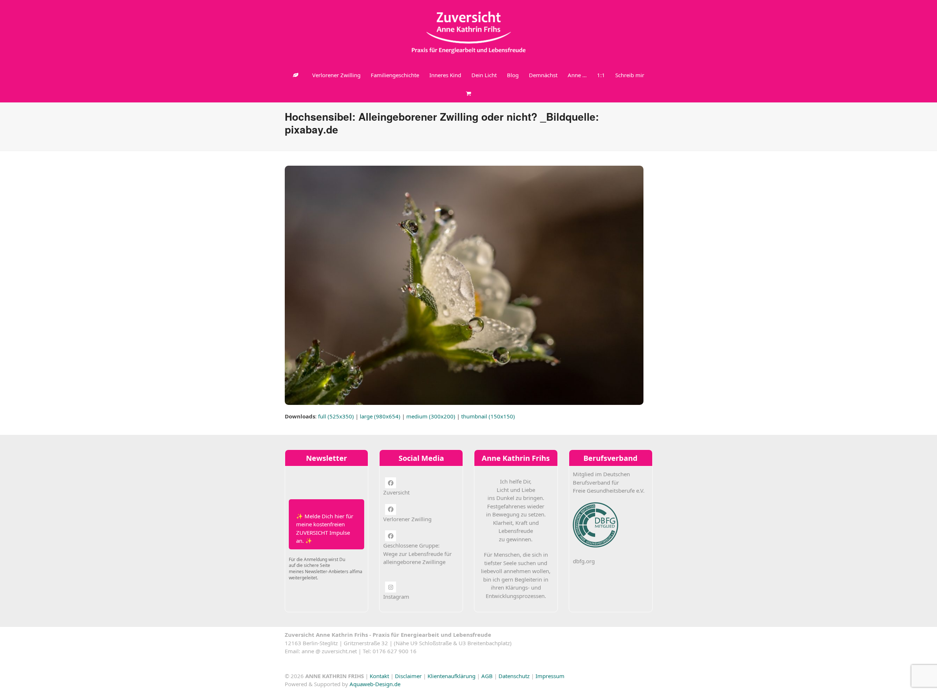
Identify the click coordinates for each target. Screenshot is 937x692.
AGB (487, 676)
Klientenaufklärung (451, 676)
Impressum (549, 676)
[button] (468, 93)
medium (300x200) (430, 416)
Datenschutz (514, 676)
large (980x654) (380, 416)
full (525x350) (336, 416)
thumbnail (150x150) (488, 416)
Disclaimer (408, 676)
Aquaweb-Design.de (375, 684)
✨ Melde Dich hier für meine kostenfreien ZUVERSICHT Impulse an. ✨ (324, 528)
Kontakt (379, 676)
